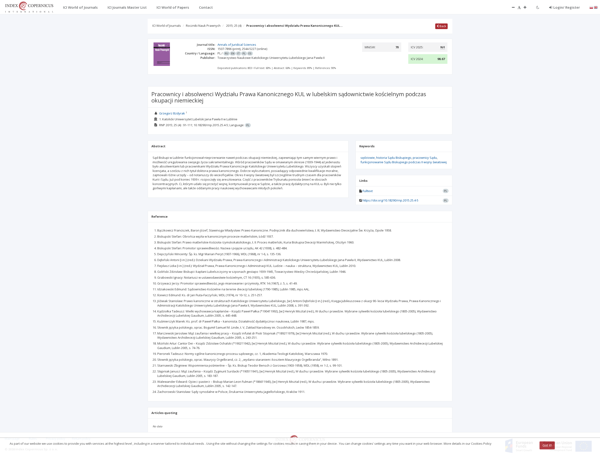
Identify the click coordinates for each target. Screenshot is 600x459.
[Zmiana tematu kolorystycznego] (537, 7)
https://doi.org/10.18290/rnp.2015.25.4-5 (390, 200)
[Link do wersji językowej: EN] (596, 7)
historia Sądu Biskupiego (393, 158)
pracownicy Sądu (425, 158)
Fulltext (368, 191)
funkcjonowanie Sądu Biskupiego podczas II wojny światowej (403, 162)
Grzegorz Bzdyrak (172, 113)
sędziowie (367, 158)
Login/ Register (566, 7)
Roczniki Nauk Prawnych (203, 25)
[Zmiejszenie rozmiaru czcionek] (511, 7)
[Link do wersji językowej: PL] (591, 7)
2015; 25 (233, 25)
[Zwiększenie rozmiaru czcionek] (527, 7)
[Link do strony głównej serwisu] (29, 6)
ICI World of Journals (166, 25)
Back (442, 26)
